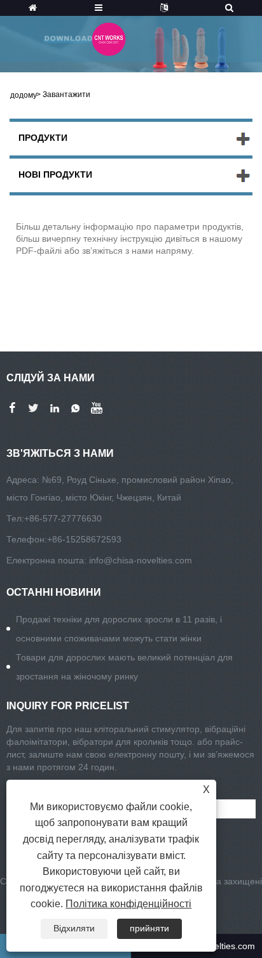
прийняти (149, 928)
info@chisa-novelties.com (140, 560)
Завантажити (66, 94)
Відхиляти (74, 928)
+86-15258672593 (84, 539)
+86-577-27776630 (63, 518)
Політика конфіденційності (128, 903)
